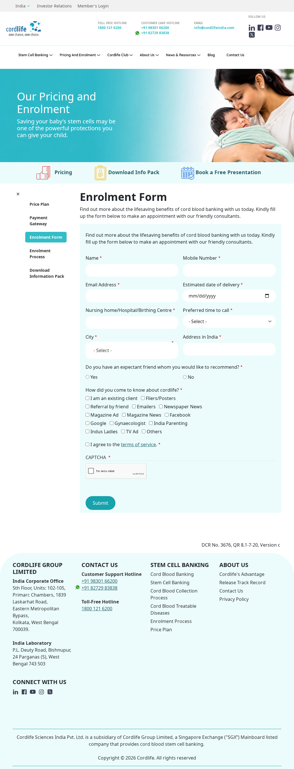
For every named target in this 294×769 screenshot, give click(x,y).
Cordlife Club (117, 55)
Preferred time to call (206, 310)
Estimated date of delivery (211, 284)
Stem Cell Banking (33, 55)
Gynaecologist (130, 423)
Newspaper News (183, 406)
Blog (211, 55)
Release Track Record (242, 582)
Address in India (200, 337)
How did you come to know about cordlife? (132, 390)
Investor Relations (54, 6)
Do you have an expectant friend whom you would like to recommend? (162, 367)
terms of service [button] (138, 444)
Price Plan (39, 204)
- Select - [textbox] (103, 350)
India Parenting (170, 423)
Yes (94, 377)
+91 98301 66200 (155, 27)
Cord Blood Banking (172, 574)
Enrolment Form (46, 237)
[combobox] (132, 350)
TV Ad (132, 431)
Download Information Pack (47, 273)
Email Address (101, 284)
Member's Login (93, 6)
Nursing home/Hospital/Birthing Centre (129, 310)
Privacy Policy (234, 599)
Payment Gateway (38, 220)
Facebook (180, 415)
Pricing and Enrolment (78, 55)
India (21, 6)
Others (154, 431)
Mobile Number (200, 258)
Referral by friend (109, 406)
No (191, 377)
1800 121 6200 (109, 27)
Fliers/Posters (161, 398)
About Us (147, 55)
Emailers (146, 406)
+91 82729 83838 (155, 32)
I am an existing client (114, 398)
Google (98, 423)
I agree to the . (123, 444)
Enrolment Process (40, 253)
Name (92, 258)
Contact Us (235, 55)
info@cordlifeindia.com (214, 27)
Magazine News (144, 415)
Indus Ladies (104, 431)
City (90, 337)
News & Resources (181, 55)
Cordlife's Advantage (241, 574)
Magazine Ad (104, 415)
